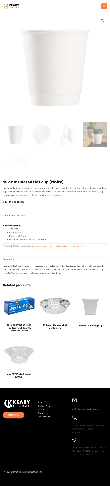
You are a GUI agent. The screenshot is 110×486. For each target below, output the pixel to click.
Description (8, 259)
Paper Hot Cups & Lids (77, 246)
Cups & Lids (37, 246)
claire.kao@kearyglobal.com (86, 409)
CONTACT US (13, 415)
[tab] (8, 259)
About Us (42, 402)
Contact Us (43, 413)
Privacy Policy (44, 416)
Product (41, 409)
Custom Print (44, 406)
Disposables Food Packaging (55, 246)
